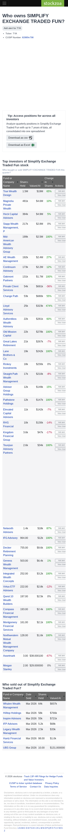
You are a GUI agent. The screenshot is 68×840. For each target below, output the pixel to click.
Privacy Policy (52, 783)
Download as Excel (19, 145)
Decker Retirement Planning (9, 551)
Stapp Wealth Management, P (11, 227)
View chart (61, 195)
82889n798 (28, 37)
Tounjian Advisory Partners (8, 449)
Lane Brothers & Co (9, 355)
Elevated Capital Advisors (8, 413)
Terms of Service (18, 786)
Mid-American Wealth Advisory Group (8, 244)
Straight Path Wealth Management (10, 378)
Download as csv (18, 137)
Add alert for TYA (12, 28)
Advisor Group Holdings (8, 391)
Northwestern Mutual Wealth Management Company (10, 643)
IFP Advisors (10, 723)
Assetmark (9, 655)
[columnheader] (10, 182)
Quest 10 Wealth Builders (8, 600)
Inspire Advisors (12, 718)
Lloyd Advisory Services (8, 310)
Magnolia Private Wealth (8, 205)
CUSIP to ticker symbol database (26, 783)
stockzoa (53, 3)
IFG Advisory (10, 538)
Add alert (61, 191)
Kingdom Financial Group (8, 436)
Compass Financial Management (10, 613)
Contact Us (35, 786)
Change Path (10, 296)
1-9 (19, 828)
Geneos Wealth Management (10, 564)
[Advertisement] (34, 75)
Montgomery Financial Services (10, 626)
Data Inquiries (51, 786)
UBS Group (9, 747)
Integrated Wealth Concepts (8, 577)
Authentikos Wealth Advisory (9, 323)
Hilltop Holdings (12, 713)
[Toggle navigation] (4, 3)
